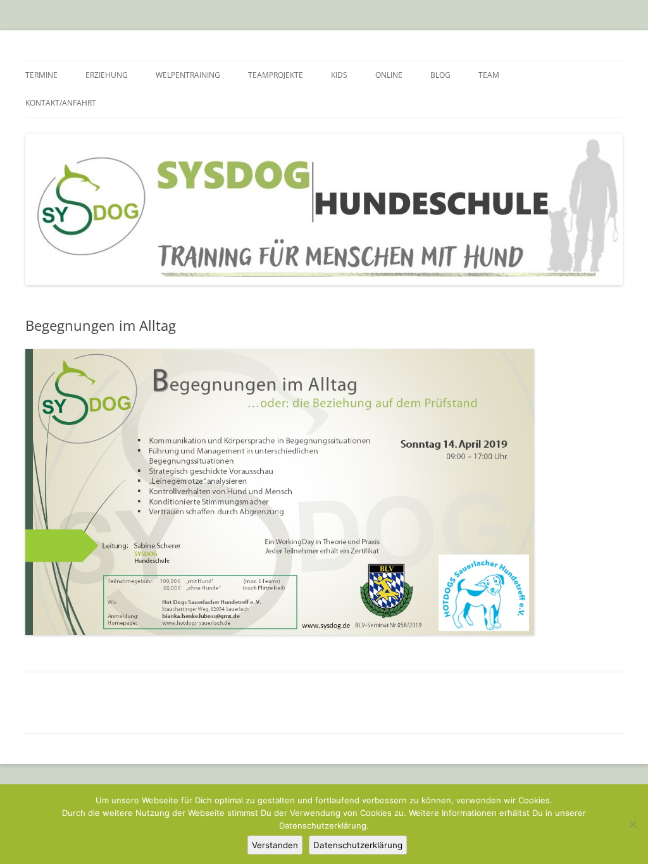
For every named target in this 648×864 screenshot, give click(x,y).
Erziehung (106, 75)
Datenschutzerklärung (357, 845)
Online (388, 75)
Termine (41, 75)
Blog (440, 75)
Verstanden (275, 845)
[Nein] (632, 824)
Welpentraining (188, 75)
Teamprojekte (275, 75)
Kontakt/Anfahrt (60, 102)
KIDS (339, 75)
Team (488, 75)
